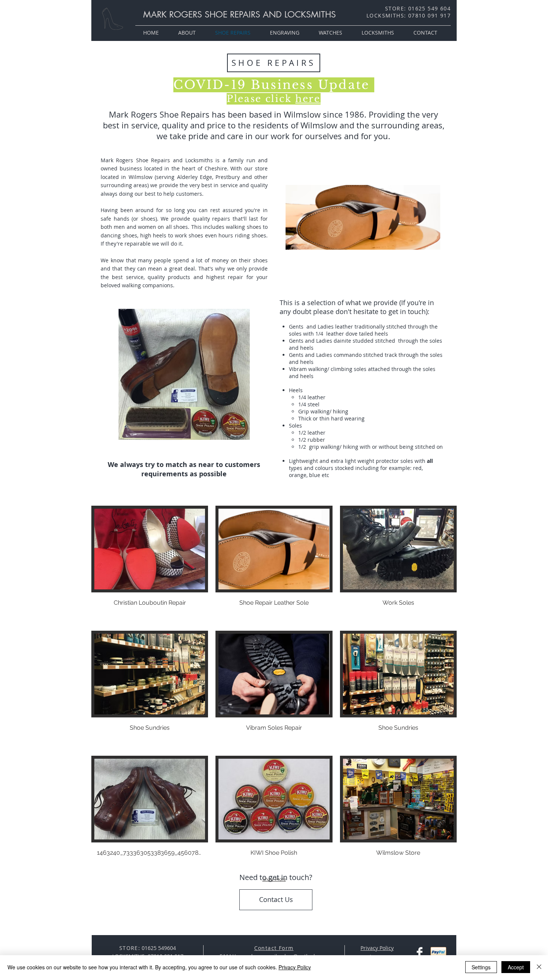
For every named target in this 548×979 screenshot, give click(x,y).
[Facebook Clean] (419, 952)
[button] (149, 564)
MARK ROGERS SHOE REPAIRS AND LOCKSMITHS (239, 14)
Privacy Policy (294, 967)
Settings (481, 967)
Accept (516, 967)
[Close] (539, 967)
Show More (274, 879)
